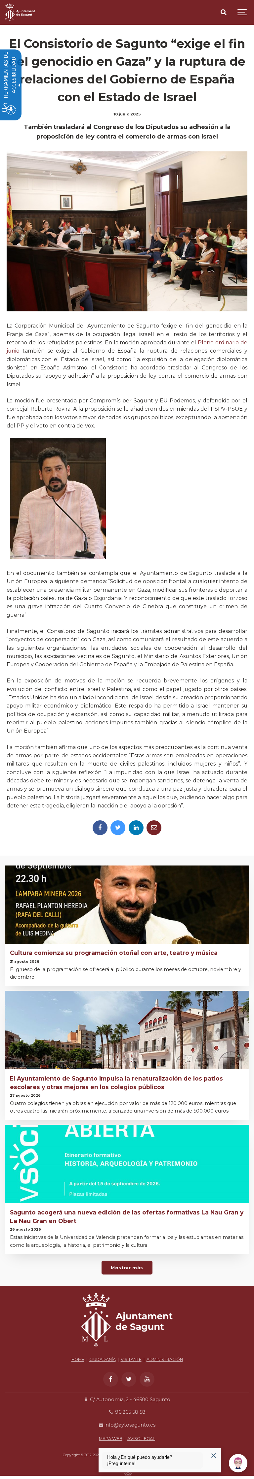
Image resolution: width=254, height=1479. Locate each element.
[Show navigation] (242, 12)
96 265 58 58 (129, 1412)
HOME (77, 1359)
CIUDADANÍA (102, 1359)
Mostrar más (127, 1267)
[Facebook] (100, 827)
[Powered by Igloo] (127, 1473)
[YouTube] (147, 1379)
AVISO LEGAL (141, 1438)
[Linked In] (136, 827)
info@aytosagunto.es (129, 1425)
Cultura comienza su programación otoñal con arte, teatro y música (114, 952)
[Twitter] (117, 827)
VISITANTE (131, 1359)
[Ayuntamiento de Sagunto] (20, 12)
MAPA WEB (110, 1438)
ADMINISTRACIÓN (165, 1359)
